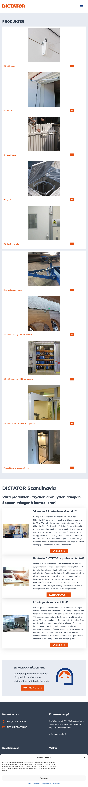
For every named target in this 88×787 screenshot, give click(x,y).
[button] (84, 757)
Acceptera (44, 778)
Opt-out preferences (34, 783)
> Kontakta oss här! (57, 734)
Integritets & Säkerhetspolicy (50, 783)
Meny (81, 6)
